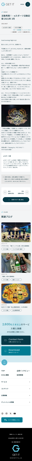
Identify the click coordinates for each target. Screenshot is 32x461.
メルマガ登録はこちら (14, 420)
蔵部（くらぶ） (16, 279)
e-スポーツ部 (7, 27)
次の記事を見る (21, 192)
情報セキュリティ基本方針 (16, 434)
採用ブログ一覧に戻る (18, 199)
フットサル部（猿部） (18, 249)
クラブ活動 (18, 27)
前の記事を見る (11, 192)
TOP (3, 371)
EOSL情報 (5, 375)
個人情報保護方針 (16, 442)
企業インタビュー (23, 371)
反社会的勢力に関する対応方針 (16, 438)
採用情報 (20, 375)
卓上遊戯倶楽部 (16, 310)
